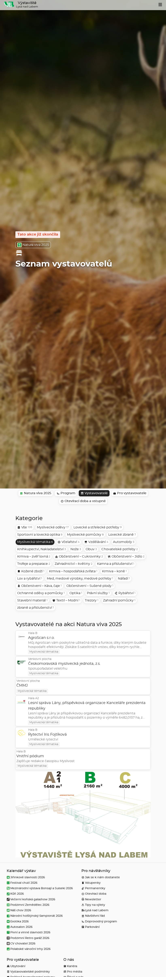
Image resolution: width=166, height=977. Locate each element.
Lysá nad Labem (97, 910)
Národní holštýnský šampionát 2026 (36, 915)
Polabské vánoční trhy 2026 (30, 948)
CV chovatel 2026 (22, 943)
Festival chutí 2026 (23, 882)
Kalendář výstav (21, 871)
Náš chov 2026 (20, 910)
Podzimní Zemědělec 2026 (29, 904)
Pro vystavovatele (23, 960)
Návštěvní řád (95, 915)
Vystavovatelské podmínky (30, 971)
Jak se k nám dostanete (102, 877)
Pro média (74, 971)
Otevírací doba (95, 893)
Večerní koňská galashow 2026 (32, 899)
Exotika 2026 (19, 921)
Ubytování (17, 966)
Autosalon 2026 (21, 926)
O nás (68, 960)
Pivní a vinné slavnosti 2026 (30, 932)
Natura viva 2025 (35, 244)
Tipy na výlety (95, 904)
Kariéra (72, 966)
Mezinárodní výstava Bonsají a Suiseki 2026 (41, 888)
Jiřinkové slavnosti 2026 (27, 877)
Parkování (92, 926)
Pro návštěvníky (95, 871)
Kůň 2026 (17, 893)
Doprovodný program (101, 921)
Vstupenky (93, 882)
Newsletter (93, 899)
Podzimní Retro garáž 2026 (29, 938)
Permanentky (95, 888)
